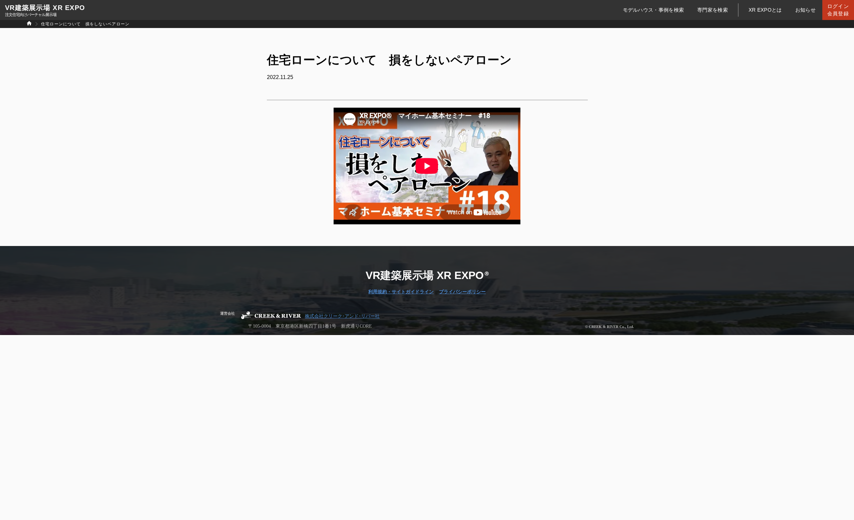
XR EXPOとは (765, 10)
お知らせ (805, 10)
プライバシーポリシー (462, 291)
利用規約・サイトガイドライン (401, 291)
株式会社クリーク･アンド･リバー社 (342, 316)
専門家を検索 (712, 10)
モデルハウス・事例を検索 (653, 10)
